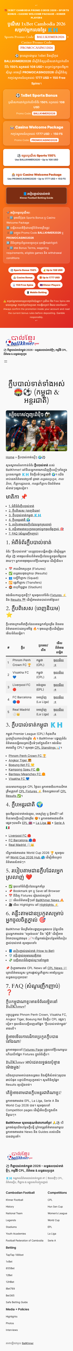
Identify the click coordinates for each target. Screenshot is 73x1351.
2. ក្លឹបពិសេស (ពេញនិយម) (24, 510)
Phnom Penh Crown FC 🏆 (27, 756)
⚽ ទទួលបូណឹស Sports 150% (36, 157)
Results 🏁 (18, 599)
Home (10, 457)
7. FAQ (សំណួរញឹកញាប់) (23, 533)
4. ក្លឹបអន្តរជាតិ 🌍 (19, 520)
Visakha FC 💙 (19, 778)
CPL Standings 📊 (47, 747)
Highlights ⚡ (49, 904)
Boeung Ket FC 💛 (21, 765)
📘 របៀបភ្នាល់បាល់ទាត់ (36, 195)
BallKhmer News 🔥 (50, 900)
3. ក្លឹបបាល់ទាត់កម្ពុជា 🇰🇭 (25, 515)
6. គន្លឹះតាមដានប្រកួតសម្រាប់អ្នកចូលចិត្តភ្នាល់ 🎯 (36, 529)
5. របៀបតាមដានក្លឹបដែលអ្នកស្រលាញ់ (30, 524)
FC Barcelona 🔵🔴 (22, 840)
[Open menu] (6, 361)
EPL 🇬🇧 (27, 823)
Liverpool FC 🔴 (20, 835)
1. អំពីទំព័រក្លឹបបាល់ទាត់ (21, 506)
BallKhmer (27, 1343)
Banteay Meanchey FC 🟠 (27, 774)
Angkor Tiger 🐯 (20, 760)
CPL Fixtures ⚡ (30, 791)
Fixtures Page (33, 1049)
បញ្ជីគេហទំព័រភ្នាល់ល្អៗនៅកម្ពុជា (31, 960)
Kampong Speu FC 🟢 (24, 769)
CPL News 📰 (57, 968)
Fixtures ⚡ (58, 595)
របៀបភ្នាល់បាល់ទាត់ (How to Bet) (33, 951)
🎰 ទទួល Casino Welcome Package (36, 176)
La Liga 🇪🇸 (43, 823)
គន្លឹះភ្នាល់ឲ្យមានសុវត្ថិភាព (27, 955)
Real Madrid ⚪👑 (21, 845)
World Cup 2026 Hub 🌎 (27, 857)
